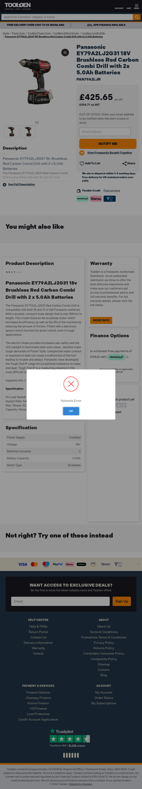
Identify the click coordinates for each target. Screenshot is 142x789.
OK (71, 411)
